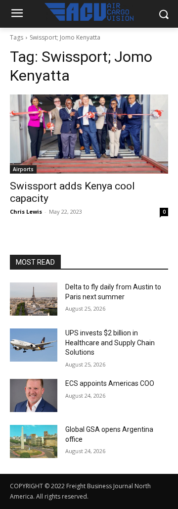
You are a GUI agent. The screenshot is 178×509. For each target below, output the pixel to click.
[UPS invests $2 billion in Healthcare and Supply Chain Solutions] (33, 345)
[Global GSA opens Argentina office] (33, 441)
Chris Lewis (26, 211)
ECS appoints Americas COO (109, 383)
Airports (23, 169)
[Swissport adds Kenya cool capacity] (89, 134)
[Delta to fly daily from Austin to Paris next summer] (33, 299)
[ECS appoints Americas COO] (33, 395)
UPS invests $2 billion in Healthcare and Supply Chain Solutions (110, 342)
